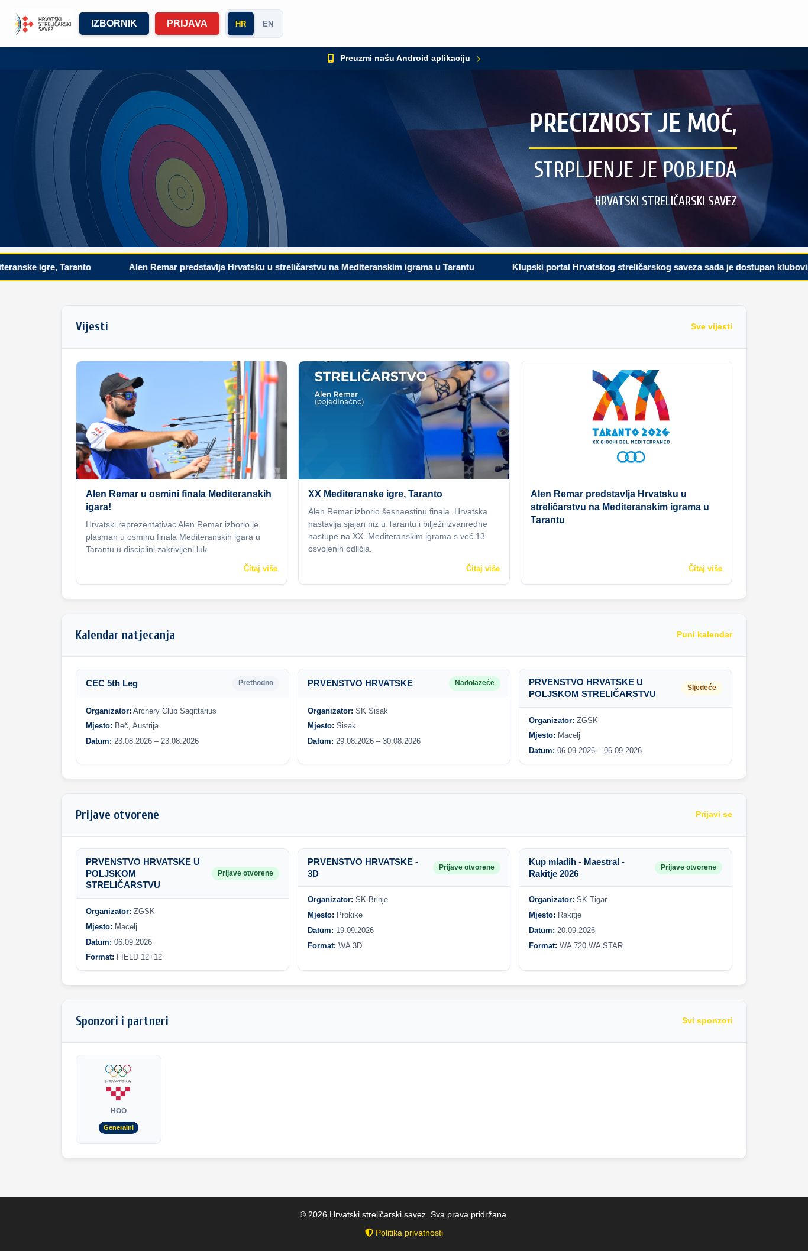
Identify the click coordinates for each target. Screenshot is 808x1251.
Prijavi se (714, 814)
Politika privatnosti (408, 1232)
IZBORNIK (114, 23)
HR (240, 24)
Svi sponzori (707, 1020)
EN (268, 24)
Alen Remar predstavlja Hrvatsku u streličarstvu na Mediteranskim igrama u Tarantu (249, 267)
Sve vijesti (711, 326)
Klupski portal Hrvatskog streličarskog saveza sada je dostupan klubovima (614, 267)
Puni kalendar (704, 634)
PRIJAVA (187, 23)
